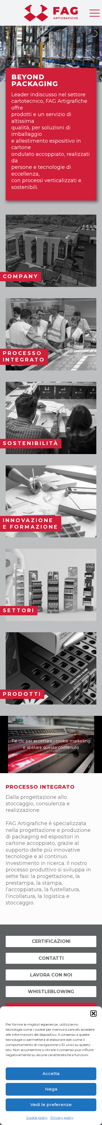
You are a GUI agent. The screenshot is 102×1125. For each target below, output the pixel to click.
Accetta (51, 1073)
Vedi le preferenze (51, 1104)
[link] (51, 251)
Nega (51, 1089)
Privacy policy (61, 1117)
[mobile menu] (94, 11)
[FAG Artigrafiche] (51, 11)
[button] (93, 1013)
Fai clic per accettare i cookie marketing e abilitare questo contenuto (51, 744)
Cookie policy (37, 1117)
